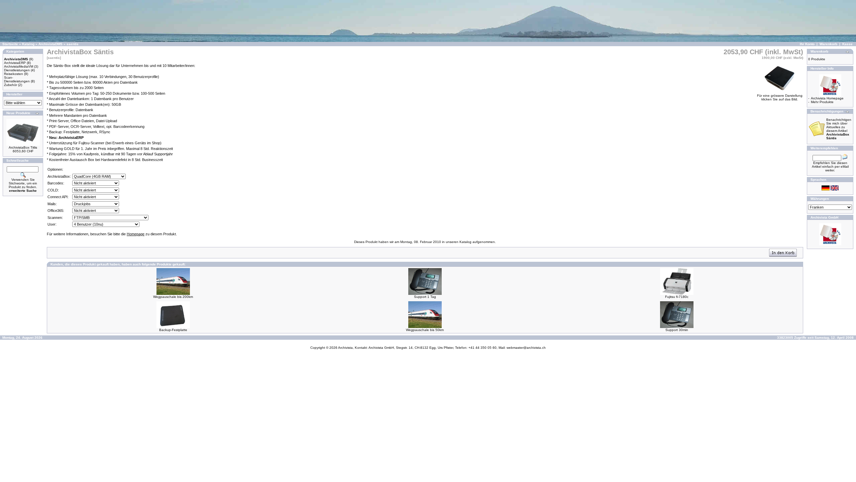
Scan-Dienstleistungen (17, 79)
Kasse (847, 44)
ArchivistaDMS (50, 44)
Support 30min (676, 330)
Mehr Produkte (822, 102)
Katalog (28, 44)
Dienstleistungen (17, 70)
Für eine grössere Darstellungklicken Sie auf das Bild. (779, 97)
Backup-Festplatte (173, 330)
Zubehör (10, 85)
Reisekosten (13, 74)
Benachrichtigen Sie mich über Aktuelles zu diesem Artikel (838, 129)
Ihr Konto (807, 44)
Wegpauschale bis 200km (173, 297)
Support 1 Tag (425, 297)
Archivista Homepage (827, 98)
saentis (73, 44)
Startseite (10, 44)
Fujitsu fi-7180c (676, 297)
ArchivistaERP (15, 63)
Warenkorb (828, 44)
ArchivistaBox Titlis (23, 147)
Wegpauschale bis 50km (425, 330)
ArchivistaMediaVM (18, 66)
